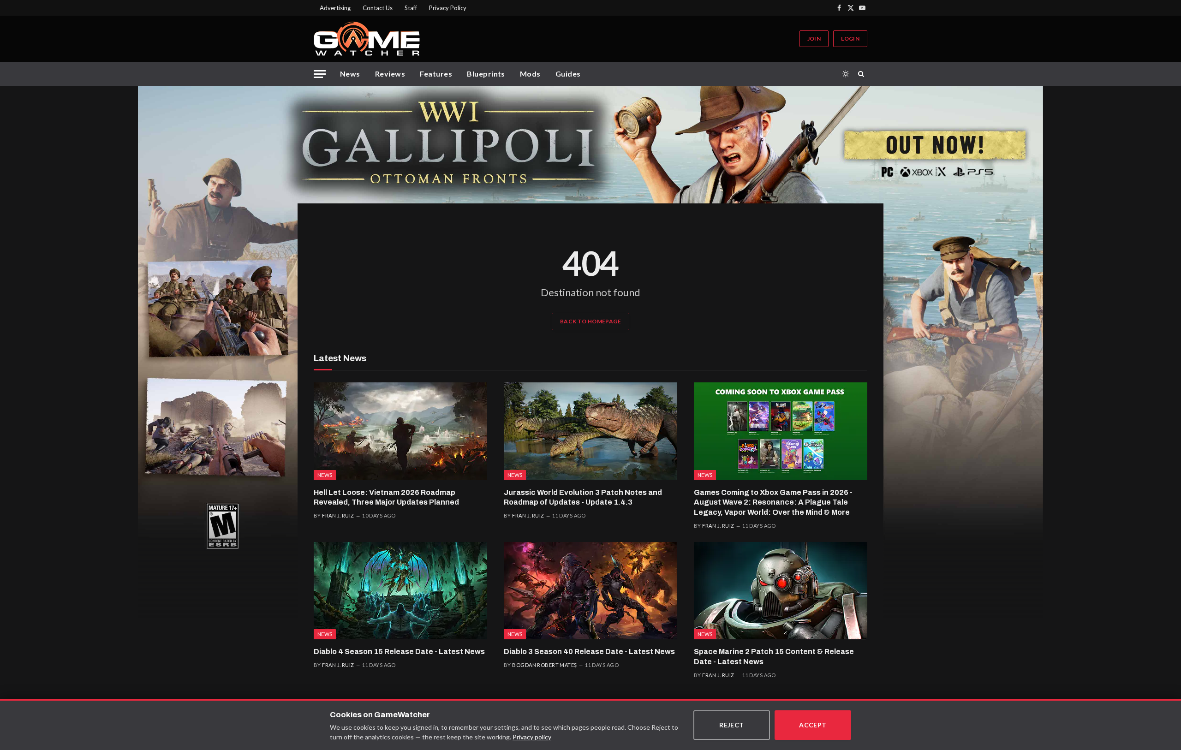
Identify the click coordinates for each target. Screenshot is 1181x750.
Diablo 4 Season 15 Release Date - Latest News (399, 651)
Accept (813, 725)
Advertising (335, 8)
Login (850, 38)
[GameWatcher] (367, 38)
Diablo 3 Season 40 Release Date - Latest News (589, 651)
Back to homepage (590, 321)
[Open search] (862, 74)
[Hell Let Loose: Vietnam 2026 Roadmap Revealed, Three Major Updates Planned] (400, 431)
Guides (568, 73)
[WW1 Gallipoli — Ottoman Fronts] (590, 144)
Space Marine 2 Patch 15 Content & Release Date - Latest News (774, 657)
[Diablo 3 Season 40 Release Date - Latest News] (590, 591)
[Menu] (320, 74)
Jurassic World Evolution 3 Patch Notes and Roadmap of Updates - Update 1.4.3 (583, 497)
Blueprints (486, 73)
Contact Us (378, 8)
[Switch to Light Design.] (845, 73)
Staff (411, 8)
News (350, 73)
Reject (731, 725)
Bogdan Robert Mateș (544, 665)
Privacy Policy (447, 8)
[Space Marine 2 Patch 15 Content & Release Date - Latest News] (780, 591)
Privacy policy (532, 737)
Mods (530, 73)
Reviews (390, 73)
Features (436, 73)
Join (814, 38)
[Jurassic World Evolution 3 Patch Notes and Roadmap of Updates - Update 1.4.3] (590, 431)
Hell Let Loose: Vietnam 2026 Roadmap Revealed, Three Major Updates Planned (386, 497)
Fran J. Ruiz (338, 515)
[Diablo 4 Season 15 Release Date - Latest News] (400, 591)
